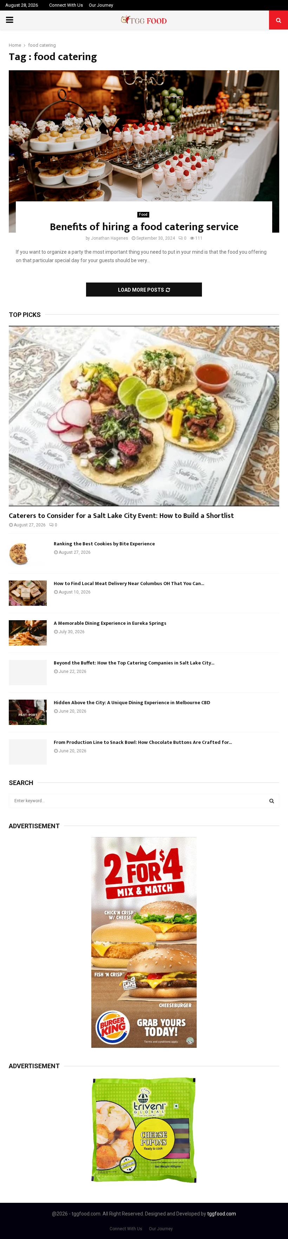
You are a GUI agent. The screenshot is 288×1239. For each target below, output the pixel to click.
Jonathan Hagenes (109, 238)
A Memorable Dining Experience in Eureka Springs (110, 623)
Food (143, 214)
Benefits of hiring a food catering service (144, 227)
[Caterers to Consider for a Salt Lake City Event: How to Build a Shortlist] (144, 416)
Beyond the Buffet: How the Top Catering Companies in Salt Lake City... (134, 663)
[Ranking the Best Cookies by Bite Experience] (28, 553)
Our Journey (101, 5)
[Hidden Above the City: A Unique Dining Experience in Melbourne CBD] (28, 712)
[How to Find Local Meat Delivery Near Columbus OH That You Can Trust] (28, 593)
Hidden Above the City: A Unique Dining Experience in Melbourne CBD (132, 703)
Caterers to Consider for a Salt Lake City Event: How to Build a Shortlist (121, 516)
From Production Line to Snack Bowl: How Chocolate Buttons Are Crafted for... (143, 742)
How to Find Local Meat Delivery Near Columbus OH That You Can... (129, 583)
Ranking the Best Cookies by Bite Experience (104, 544)
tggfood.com (221, 1214)
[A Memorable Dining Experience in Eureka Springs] (28, 633)
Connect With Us (66, 5)
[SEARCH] (271, 801)
